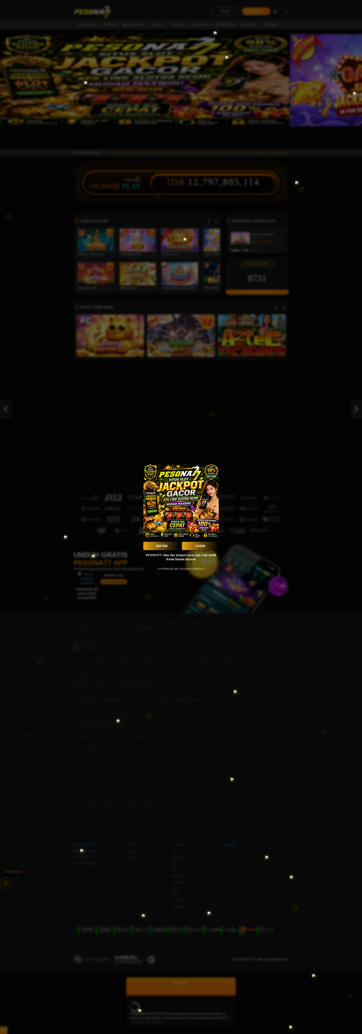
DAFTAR (162, 546)
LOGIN (200, 546)
